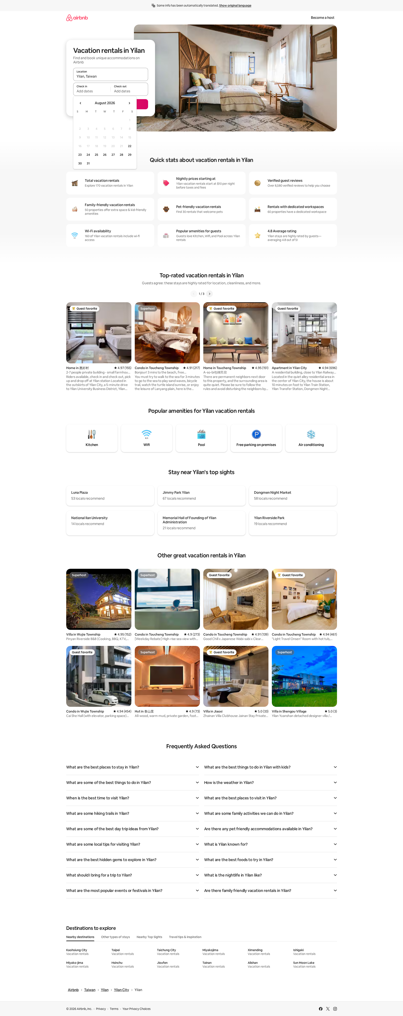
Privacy (101, 1009)
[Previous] (193, 293)
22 (129, 146)
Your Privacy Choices (136, 1009)
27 (113, 155)
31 (88, 163)
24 (88, 155)
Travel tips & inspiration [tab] (185, 937)
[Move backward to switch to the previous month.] (80, 103)
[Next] (209, 293)
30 (80, 163)
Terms (114, 1009)
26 (104, 155)
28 (121, 155)
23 (80, 155)
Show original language (235, 5)
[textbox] (92, 91)
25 (96, 155)
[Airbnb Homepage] (77, 17)
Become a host (322, 17)
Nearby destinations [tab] (80, 937)
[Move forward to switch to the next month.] (129, 103)
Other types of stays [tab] (115, 937)
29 (129, 155)
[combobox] (111, 76)
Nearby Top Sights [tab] (149, 937)
